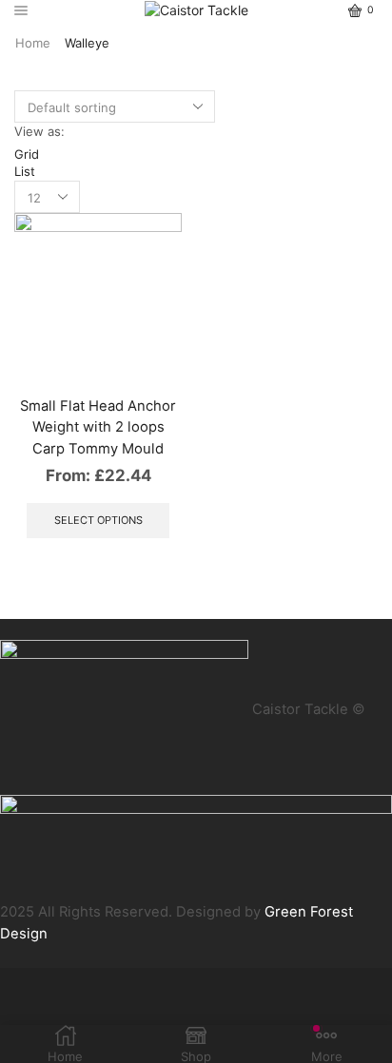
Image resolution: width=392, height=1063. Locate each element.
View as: (39, 131)
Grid (26, 154)
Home (32, 42)
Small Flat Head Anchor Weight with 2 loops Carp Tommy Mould (98, 426)
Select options (98, 520)
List (24, 171)
